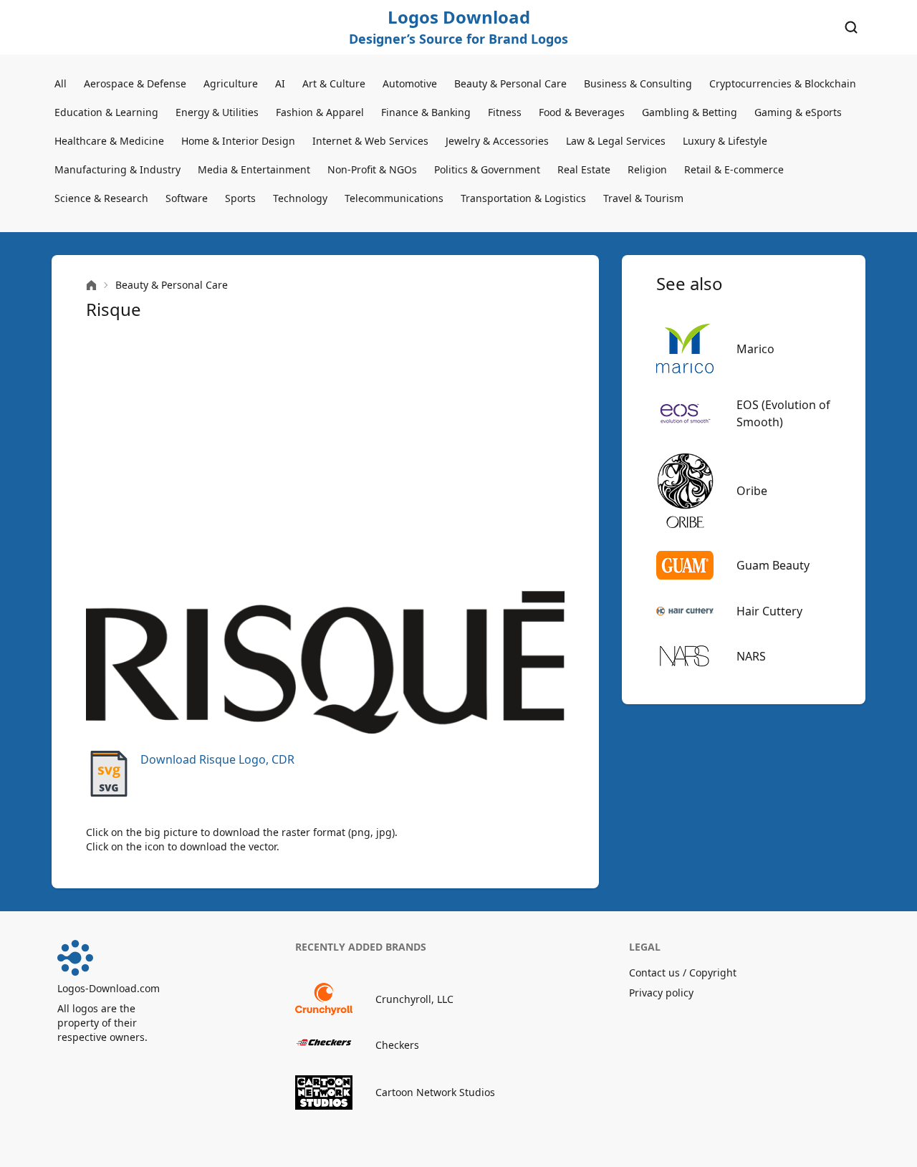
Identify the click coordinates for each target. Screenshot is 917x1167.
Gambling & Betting (689, 112)
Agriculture (230, 83)
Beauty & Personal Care (510, 83)
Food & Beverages (582, 112)
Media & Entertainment (254, 169)
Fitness (505, 112)
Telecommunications (394, 198)
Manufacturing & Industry (117, 169)
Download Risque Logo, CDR (217, 759)
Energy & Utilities (217, 112)
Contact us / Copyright (682, 972)
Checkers (397, 1045)
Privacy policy (661, 992)
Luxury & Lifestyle (725, 141)
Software (186, 198)
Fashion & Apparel (320, 112)
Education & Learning (106, 112)
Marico (755, 349)
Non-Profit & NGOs (372, 169)
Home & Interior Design (238, 141)
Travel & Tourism (643, 198)
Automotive (410, 83)
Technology (300, 198)
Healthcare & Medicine (109, 141)
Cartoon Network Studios (435, 1092)
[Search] (851, 27)
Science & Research (101, 198)
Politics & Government (487, 169)
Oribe (751, 491)
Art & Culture (333, 83)
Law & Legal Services (616, 141)
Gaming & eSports (798, 112)
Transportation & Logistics (523, 198)
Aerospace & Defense (135, 83)
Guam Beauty (773, 565)
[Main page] (91, 285)
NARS (751, 656)
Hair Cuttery (769, 611)
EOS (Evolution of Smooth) (783, 413)
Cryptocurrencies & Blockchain (782, 83)
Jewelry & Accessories (497, 141)
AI (280, 83)
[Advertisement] (325, 455)
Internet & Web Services (370, 141)
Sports (240, 198)
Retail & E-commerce (734, 169)
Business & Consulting (638, 83)
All (60, 83)
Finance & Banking (426, 112)
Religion (647, 169)
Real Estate (583, 169)
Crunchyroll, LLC (414, 999)
